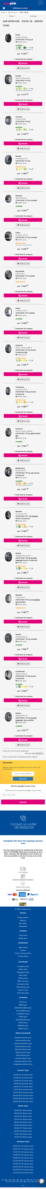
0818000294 (23, 827)
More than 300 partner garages (23, 880)
